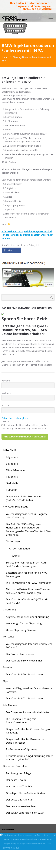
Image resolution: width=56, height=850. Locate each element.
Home (4, 57)
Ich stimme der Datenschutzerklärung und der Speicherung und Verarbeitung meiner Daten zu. (24, 427)
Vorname (5, 380)
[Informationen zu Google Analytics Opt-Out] (1, 835)
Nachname (6, 393)
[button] (11, 250)
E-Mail (5, 405)
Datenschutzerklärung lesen (14, 418)
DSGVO (5, 421)
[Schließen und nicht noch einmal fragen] (54, 835)
